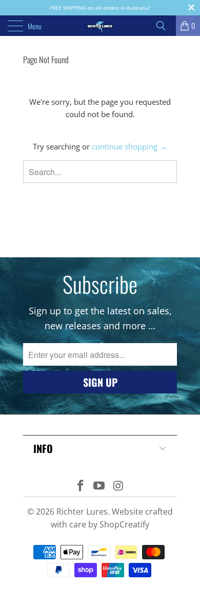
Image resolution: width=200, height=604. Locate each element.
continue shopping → (129, 146)
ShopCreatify (124, 524)
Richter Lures (82, 511)
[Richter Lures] (100, 25)
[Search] (164, 25)
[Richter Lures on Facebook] (80, 486)
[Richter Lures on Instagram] (118, 486)
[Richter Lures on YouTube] (99, 486)
